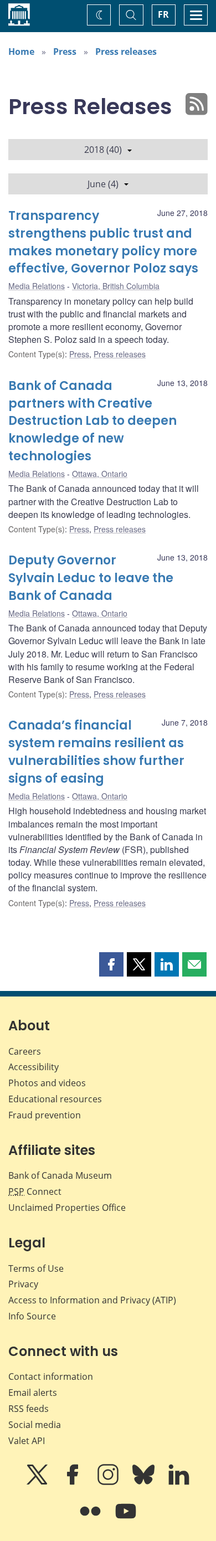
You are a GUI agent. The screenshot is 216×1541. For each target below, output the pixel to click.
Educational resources (55, 1099)
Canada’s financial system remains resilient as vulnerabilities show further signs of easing (96, 752)
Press (64, 51)
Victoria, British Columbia (116, 285)
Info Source (32, 1316)
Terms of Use (36, 1268)
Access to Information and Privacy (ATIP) (92, 1300)
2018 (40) (103, 149)
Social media (34, 1425)
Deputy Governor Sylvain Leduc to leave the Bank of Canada (90, 578)
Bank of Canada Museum (60, 1175)
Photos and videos (47, 1083)
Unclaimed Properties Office (67, 1207)
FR (163, 14)
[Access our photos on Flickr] (91, 1519)
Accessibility (33, 1067)
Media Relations (36, 285)
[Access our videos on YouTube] (125, 1519)
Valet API (26, 1441)
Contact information (50, 1376)
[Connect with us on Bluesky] (144, 1482)
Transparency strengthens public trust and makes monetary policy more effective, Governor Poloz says (103, 242)
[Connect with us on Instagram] (109, 1482)
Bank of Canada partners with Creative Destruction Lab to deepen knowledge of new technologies (92, 421)
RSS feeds (28, 1409)
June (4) (103, 184)
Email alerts (32, 1392)
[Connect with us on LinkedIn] (179, 1482)
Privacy (23, 1284)
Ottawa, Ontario (99, 473)
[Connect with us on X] (38, 1482)
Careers (24, 1051)
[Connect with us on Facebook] (73, 1482)
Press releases (126, 51)
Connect (34, 1191)
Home (21, 51)
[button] (111, 964)
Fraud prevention (44, 1115)
